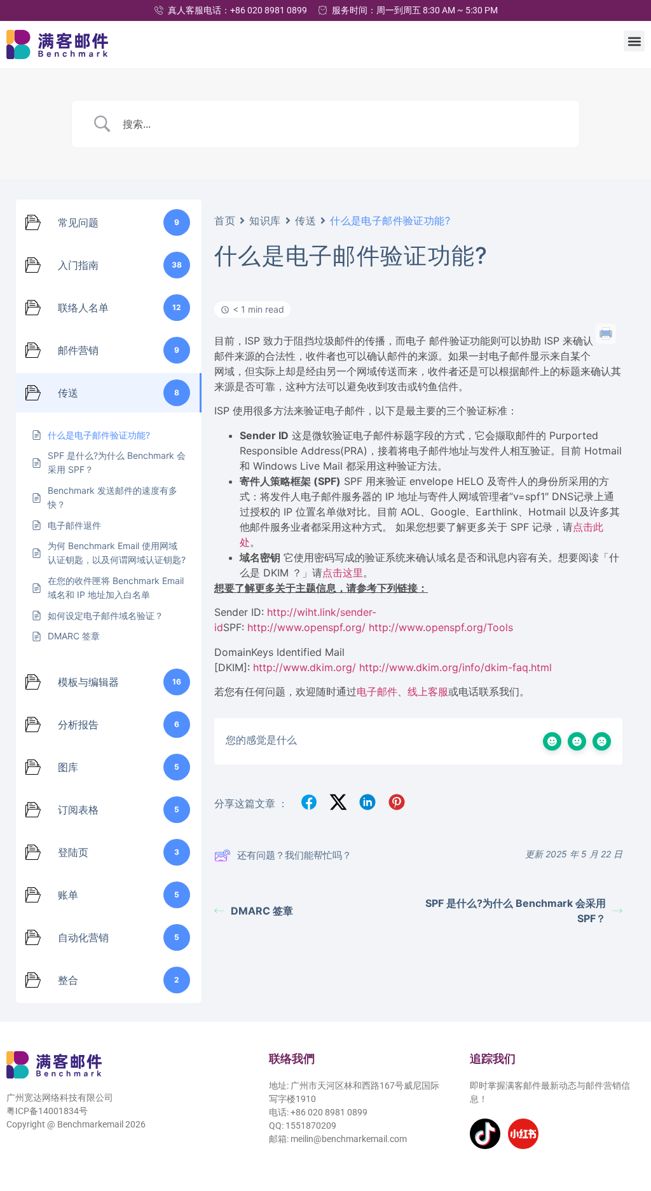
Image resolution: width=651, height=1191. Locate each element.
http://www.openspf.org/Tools (441, 627)
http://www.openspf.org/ (306, 627)
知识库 (265, 220)
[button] (634, 41)
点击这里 (342, 572)
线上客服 (428, 691)
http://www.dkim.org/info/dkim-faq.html (455, 667)
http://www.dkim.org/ (304, 667)
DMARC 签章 (262, 910)
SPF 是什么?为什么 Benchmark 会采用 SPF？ (515, 911)
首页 (224, 220)
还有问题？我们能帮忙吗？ (294, 855)
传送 (305, 220)
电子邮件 (377, 691)
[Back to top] (623, 1123)
